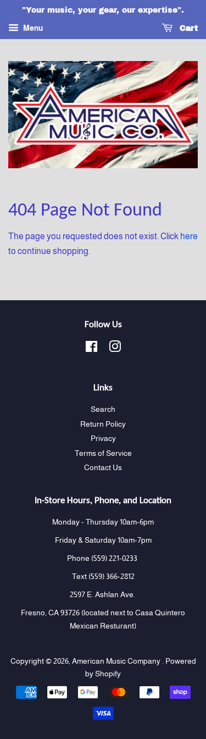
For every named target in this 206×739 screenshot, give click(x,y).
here (189, 236)
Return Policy (103, 424)
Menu (32, 28)
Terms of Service (103, 453)
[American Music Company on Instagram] (115, 349)
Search (103, 409)
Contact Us (103, 468)
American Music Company (117, 661)
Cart (187, 28)
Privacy (103, 438)
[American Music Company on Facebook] (91, 349)
